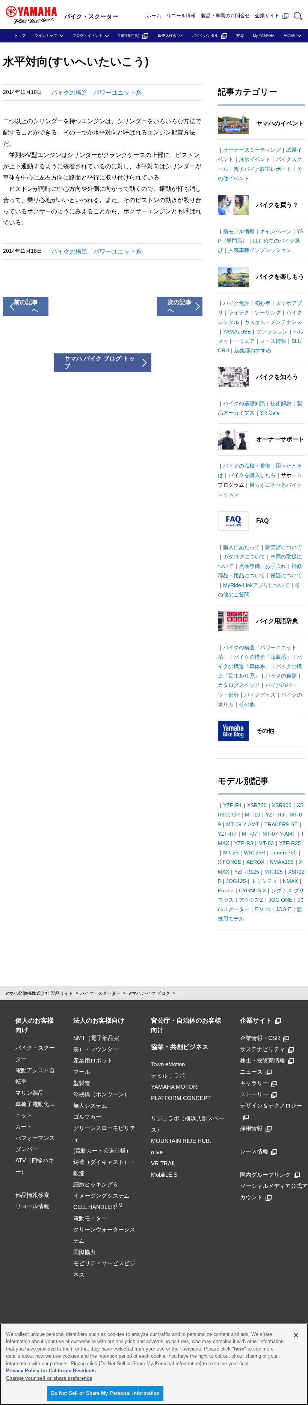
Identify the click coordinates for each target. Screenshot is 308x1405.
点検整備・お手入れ (262, 566)
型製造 (81, 1083)
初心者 (262, 303)
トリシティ (264, 881)
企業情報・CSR (260, 1038)
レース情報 (273, 341)
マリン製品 (29, 1093)
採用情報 (251, 1128)
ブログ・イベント (87, 35)
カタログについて (244, 557)
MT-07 (249, 834)
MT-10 (252, 815)
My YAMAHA (264, 35)
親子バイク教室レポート (262, 169)
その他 (289, 35)
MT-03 (266, 843)
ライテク (238, 312)
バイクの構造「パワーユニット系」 (99, 92)
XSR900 (281, 805)
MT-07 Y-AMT (279, 834)
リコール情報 (181, 15)
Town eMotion (168, 1064)
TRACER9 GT (281, 824)
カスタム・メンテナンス (273, 322)
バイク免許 (236, 303)
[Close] (296, 1335)
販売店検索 (167, 35)
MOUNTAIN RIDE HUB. (181, 1141)
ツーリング (268, 312)
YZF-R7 (227, 834)
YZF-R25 (290, 843)
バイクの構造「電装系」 (262, 657)
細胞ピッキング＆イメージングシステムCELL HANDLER (101, 1195)
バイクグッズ (260, 695)
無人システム (90, 1105)
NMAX (290, 881)
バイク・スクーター (100, 993)
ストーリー (254, 1094)
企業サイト (267, 15)
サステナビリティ (262, 1049)
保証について (286, 575)
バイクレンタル (205, 35)
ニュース (251, 1071)
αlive (157, 1152)
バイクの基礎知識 (244, 403)
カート (23, 1126)
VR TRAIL (163, 1163)
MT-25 (231, 853)
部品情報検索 (32, 1195)
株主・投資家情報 (262, 1060)
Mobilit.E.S (164, 1174)
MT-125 (273, 872)
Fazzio (226, 890)
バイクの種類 (281, 676)
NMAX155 (282, 862)
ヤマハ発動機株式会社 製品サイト (39, 993)
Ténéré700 (283, 853)
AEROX (255, 862)
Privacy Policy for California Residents (51, 1370)
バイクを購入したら (252, 475)
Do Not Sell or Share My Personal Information (105, 1393)
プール (81, 1071)
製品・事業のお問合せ (225, 15)
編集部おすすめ (252, 350)
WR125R (254, 853)
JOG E (283, 909)
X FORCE (229, 862)
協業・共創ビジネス (179, 1046)
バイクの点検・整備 (246, 466)
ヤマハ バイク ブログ (148, 993)
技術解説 (280, 403)
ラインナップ (46, 35)
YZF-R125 (246, 872)
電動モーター (90, 1218)
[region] (154, 1364)
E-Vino (262, 909)
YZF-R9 (275, 815)
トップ (20, 35)
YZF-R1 (232, 805)
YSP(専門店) (128, 35)
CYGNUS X (252, 890)
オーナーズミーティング (252, 150)
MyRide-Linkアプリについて (256, 585)
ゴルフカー (87, 1117)
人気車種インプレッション (259, 250)
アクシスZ (251, 900)
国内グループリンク (265, 1174)
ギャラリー (254, 1083)
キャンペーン (275, 231)
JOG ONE (280, 900)
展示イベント (254, 159)
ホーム (153, 15)
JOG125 (236, 881)
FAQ (240, 35)
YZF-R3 (243, 843)
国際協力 (84, 1252)
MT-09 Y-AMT (242, 824)
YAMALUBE (237, 332)
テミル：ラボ (168, 1075)
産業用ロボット (93, 1060)
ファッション (272, 332)
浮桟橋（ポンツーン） (101, 1094)
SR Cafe (270, 413)
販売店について (283, 547)
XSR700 (257, 805)
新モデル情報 (239, 231)
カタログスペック (239, 685)
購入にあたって (241, 547)
